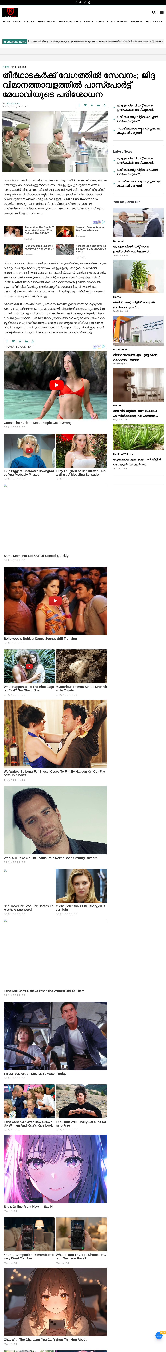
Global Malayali (70, 21)
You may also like (126, 202)
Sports (88, 21)
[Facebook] (76, 2)
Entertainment (47, 21)
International (19, 67)
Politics (29, 21)
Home (6, 21)
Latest (17, 21)
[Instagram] (85, 2)
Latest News (122, 151)
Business (136, 21)
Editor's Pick (154, 21)
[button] (162, 13)
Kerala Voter (13, 103)
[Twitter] (80, 2)
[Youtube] (89, 2)
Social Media (119, 21)
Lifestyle (102, 21)
